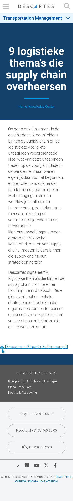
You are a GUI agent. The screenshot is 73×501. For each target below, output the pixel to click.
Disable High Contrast (43, 480)
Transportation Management (32, 18)
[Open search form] (67, 6)
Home (22, 106)
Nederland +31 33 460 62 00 (36, 430)
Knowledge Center (41, 106)
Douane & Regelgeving (22, 392)
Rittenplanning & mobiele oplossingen (32, 381)
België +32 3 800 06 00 (36, 414)
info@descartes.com (36, 447)
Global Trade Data (19, 387)
